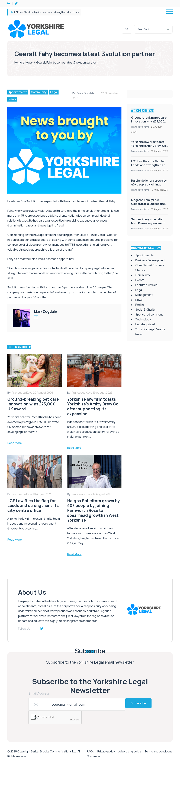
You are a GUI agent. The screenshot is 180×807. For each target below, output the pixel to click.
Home (18, 62)
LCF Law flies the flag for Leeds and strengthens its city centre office (52, 12)
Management (144, 295)
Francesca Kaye (140, 126)
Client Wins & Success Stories (149, 267)
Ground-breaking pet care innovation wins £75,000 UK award (149, 121)
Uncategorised (145, 324)
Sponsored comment (149, 314)
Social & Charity (145, 309)
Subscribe (138, 703)
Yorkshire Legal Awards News (150, 331)
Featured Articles (146, 285)
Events (139, 280)
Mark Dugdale (86, 93)
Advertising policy (129, 751)
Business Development (150, 260)
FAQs (90, 751)
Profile (139, 305)
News (29, 62)
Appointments (17, 92)
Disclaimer (93, 756)
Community (39, 92)
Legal (53, 92)
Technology (143, 319)
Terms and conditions (158, 751)
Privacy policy (106, 751)
